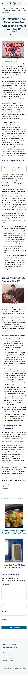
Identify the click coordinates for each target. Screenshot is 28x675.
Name (3, 604)
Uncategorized (4, 488)
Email (3, 611)
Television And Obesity (19, 498)
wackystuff (16, 58)
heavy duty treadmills (16, 396)
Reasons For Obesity (6, 498)
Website (3, 619)
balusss (15, 303)
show (14, 170)
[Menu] (2, 3)
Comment (5, 584)
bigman (15, 31)
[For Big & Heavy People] (14, 3)
